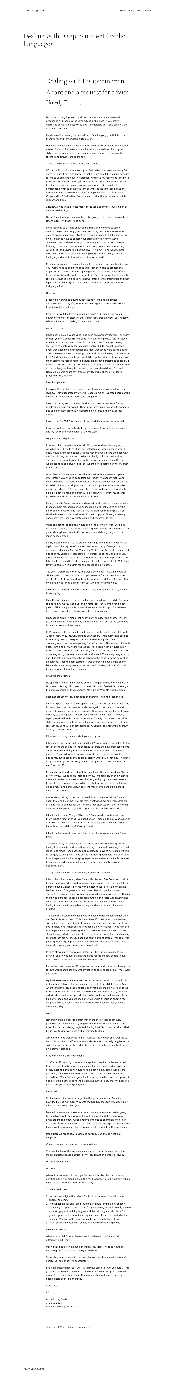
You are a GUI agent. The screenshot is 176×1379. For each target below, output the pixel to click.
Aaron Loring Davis (34, 10)
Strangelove (113, 546)
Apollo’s (67, 338)
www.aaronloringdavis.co (60, 1306)
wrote (96, 174)
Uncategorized (84, 1327)
